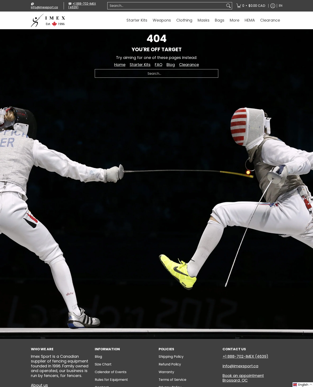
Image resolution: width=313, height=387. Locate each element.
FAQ (158, 64)
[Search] (228, 5)
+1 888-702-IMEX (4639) (82, 5)
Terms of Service (172, 379)
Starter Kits (140, 64)
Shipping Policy (171, 356)
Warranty (166, 371)
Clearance (189, 64)
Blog (171, 64)
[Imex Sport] (48, 20)
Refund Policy (170, 364)
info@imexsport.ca (44, 7)
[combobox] (166, 5)
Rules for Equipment (111, 379)
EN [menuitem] (280, 6)
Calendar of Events (110, 371)
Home (119, 64)
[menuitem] (250, 6)
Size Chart (103, 364)
